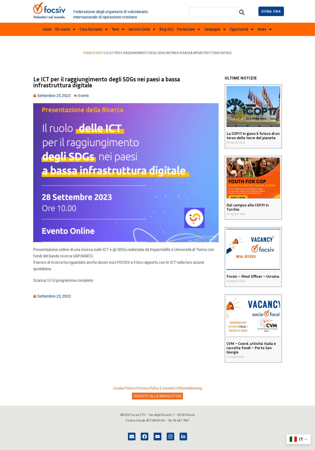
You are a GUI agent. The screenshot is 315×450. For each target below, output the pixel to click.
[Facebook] (144, 436)
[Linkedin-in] (183, 436)
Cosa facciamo (91, 29)
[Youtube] (157, 436)
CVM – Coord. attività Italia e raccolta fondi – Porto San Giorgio (251, 347)
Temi (115, 29)
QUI (50, 280)
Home (47, 29)
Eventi (99, 53)
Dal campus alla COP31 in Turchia (247, 207)
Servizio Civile (139, 29)
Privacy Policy (148, 388)
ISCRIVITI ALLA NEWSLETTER (157, 396)
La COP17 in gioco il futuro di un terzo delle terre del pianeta (253, 135)
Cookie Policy (124, 388)
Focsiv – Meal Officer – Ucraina (252, 276)
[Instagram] (170, 436)
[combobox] (213, 11)
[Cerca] (241, 13)
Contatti (168, 388)
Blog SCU (166, 29)
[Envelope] (131, 436)
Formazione (186, 29)
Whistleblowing (189, 388)
